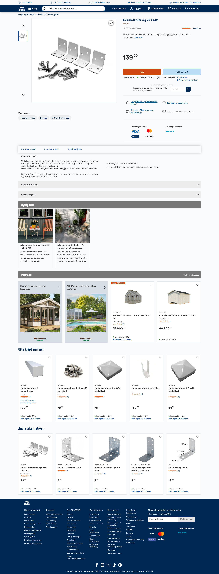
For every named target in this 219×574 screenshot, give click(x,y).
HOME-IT (171, 464)
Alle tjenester (51, 527)
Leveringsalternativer (33, 543)
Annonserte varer (115, 553)
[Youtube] (108, 565)
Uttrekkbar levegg (60, 118)
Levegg (43, 118)
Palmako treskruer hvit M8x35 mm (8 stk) (72, 389)
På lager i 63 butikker (105, 491)
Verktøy (129, 530)
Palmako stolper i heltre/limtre (29, 389)
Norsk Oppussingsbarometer (76, 557)
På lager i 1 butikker (123, 339)
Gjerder (39, 14)
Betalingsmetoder (139, 127)
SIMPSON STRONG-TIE (65, 464)
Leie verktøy (51, 521)
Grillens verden (114, 528)
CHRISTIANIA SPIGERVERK (140, 464)
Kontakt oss (29, 521)
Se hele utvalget (191, 275)
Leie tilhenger (51, 517)
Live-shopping (114, 538)
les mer (138, 37)
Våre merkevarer (73, 521)
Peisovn (129, 533)
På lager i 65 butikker (68, 491)
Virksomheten (73, 550)
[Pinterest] (120, 565)
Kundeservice (29, 514)
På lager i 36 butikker (179, 419)
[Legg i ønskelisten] (111, 23)
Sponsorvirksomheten (76, 553)
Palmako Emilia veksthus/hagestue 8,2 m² (132, 316)
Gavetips (111, 550)
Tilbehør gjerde (52, 14)
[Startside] (22, 8)
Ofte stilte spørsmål (32, 530)
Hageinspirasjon (114, 514)
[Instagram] (103, 565)
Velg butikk (182, 77)
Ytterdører (130, 527)
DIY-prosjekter (114, 541)
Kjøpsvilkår (71, 527)
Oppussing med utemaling (114, 518)
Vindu (128, 536)
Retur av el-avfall (96, 524)
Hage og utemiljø (26, 14)
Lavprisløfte (94, 514)
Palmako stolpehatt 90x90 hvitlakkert (107, 389)
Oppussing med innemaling (114, 524)
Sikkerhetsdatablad (75, 543)
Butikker (27, 517)
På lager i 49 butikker (68, 419)
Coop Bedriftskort (94, 540)
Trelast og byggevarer (135, 520)
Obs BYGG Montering (93, 545)
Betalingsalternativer (33, 540)
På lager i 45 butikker (142, 419)
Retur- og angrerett (32, 524)
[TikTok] (114, 565)
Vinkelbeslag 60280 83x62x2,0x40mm (141, 468)
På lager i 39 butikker (31, 419)
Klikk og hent (94, 536)
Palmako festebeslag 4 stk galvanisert (33, 468)
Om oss (70, 514)
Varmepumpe (132, 517)
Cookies (70, 534)
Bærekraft (71, 540)
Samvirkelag (72, 546)
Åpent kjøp (94, 517)
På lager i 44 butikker (105, 419)
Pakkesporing (29, 534)
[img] (132, 324)
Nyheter (70, 517)
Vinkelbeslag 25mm (177, 467)
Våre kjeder (71, 524)
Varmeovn (130, 543)
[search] (44, 8)
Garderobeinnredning (135, 539)
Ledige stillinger (73, 537)
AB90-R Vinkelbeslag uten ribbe (107, 468)
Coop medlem (95, 521)
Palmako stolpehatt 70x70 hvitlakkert (181, 389)
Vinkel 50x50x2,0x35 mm (69, 467)
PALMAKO (116, 312)
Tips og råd (112, 535)
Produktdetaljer (28, 149)
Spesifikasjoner (75, 149)
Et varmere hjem (114, 532)
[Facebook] (97, 565)
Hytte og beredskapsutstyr (115, 545)
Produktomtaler (51, 149)
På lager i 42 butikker (31, 491)
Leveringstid (29, 537)
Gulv (128, 523)
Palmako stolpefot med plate (145, 388)
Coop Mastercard (94, 531)
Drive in (92, 527)
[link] (191, 29)
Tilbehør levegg (27, 118)
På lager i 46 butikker (189, 80)
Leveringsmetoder (174, 127)
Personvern (71, 530)
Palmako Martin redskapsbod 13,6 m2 (177, 315)
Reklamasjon (29, 527)
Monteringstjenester (54, 514)
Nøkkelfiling (51, 524)
